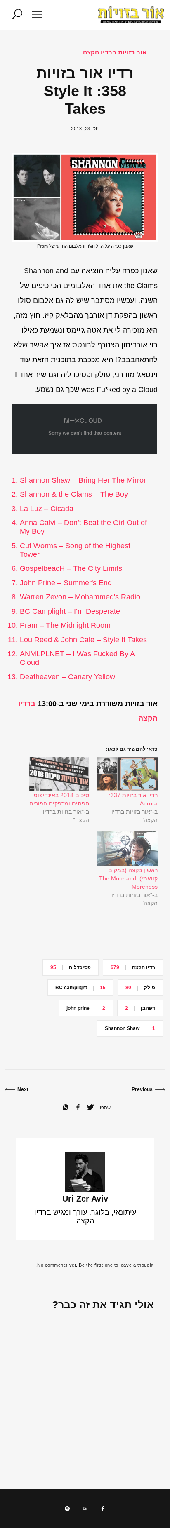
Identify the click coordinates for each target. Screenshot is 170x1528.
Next (22, 1089)
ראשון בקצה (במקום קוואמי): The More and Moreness (128, 878)
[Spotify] (67, 1508)
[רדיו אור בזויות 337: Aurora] (127, 774)
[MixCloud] (85, 1508)
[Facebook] (102, 1508)
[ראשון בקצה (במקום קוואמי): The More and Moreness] (127, 848)
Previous (142, 1089)
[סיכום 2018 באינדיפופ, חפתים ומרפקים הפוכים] (59, 774)
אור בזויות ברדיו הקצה (114, 52)
